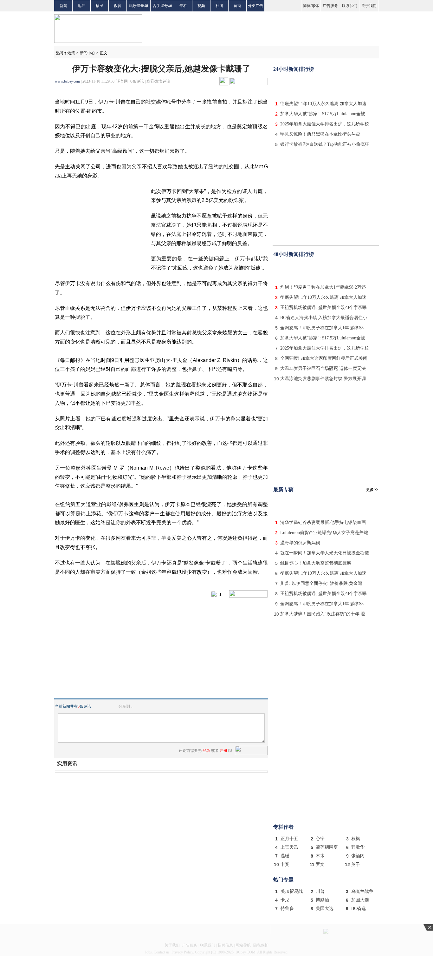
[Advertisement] (326, 85)
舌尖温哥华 (162, 5)
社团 (219, 5)
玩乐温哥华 (138, 5)
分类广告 (255, 5)
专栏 (183, 5)
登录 (206, 750)
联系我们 (349, 5)
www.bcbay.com (67, 81)
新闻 (63, 5)
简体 (307, 5)
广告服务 (330, 5)
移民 (99, 5)
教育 (117, 5)
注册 (223, 750)
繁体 (315, 5)
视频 (201, 5)
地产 (81, 5)
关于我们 (369, 5)
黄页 (237, 5)
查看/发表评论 (158, 81)
